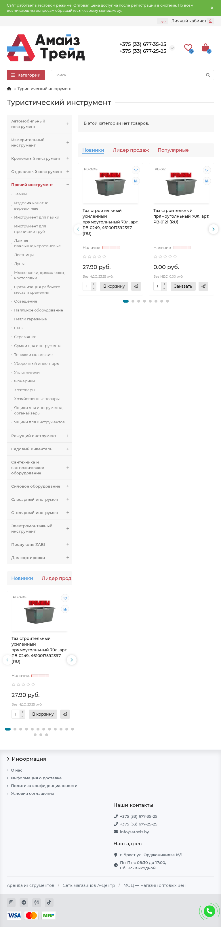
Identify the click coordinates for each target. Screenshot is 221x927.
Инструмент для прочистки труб (30, 229)
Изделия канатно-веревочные (32, 205)
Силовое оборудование (35, 486)
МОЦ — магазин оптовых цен (154, 885)
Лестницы (24, 254)
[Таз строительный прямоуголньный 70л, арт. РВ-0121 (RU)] (181, 184)
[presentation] (7, 660)
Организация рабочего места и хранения (37, 290)
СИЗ (18, 328)
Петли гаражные (30, 319)
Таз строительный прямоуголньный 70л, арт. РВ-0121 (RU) (181, 216)
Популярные (173, 150)
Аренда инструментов (30, 885)
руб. (162, 21)
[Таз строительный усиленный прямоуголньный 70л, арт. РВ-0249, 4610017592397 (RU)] (40, 611)
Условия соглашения (32, 793)
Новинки (22, 578)
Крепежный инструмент (36, 158)
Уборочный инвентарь (36, 363)
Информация (29, 759)
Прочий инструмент (32, 184)
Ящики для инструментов (39, 422)
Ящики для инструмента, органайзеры (38, 410)
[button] (8, 729)
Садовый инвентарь (31, 449)
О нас (16, 770)
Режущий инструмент (33, 435)
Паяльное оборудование (38, 310)
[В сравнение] (65, 609)
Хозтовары (24, 389)
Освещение (25, 301)
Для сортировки (28, 557)
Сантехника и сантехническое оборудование (27, 467)
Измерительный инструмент (28, 142)
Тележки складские (33, 354)
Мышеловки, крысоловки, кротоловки (39, 275)
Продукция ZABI (28, 544)
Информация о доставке (36, 778)
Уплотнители (27, 372)
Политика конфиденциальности (44, 785)
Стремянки (25, 336)
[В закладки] (65, 598)
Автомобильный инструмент (28, 124)
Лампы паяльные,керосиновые (37, 243)
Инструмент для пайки (36, 217)
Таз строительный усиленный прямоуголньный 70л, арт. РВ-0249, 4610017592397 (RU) (39, 650)
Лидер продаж (60, 578)
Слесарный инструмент (35, 499)
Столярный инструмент (35, 512)
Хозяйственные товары (37, 398)
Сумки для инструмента (38, 345)
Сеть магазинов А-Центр (89, 885)
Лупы (19, 263)
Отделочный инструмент (37, 171)
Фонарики (24, 381)
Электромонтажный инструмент (31, 528)
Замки (20, 194)
